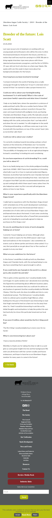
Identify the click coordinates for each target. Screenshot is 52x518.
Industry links (26, 482)
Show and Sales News (26, 453)
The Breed (26, 410)
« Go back (9, 365)
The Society (26, 415)
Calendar (26, 458)
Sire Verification (26, 437)
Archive (25, 460)
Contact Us (26, 469)
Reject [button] (35, 514)
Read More (26, 514)
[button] (49, 2)
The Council (26, 419)
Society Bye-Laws (26, 431)
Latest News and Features (26, 451)
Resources (26, 464)
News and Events (26, 446)
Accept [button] (17, 514)
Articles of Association (26, 433)
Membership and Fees (26, 428)
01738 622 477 (27, 400)
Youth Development (26, 442)
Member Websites (26, 426)
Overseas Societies (26, 424)
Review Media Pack (26, 475)
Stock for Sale (26, 455)
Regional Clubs (26, 422)
